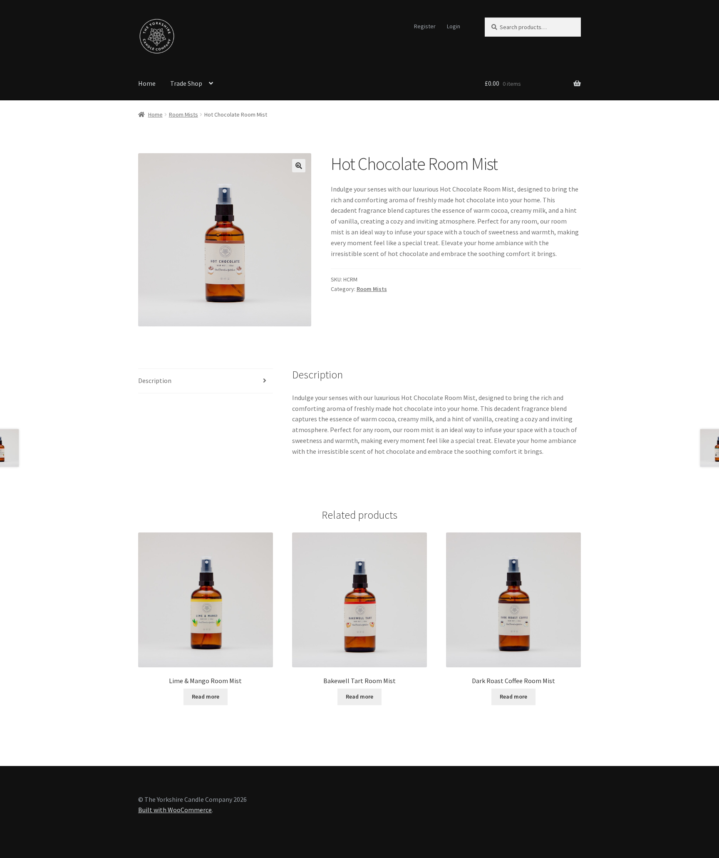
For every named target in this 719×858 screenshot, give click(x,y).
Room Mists (183, 114)
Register (425, 26)
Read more (205, 696)
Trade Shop (186, 83)
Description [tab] (154, 380)
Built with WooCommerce (175, 810)
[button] (298, 165)
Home (147, 83)
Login (453, 26)
